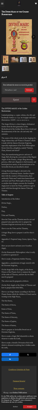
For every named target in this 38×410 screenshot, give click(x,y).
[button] (6, 59)
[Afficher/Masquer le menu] (2, 3)
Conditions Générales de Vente (19, 370)
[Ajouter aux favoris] (33, 99)
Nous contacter (19, 389)
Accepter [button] (29, 407)
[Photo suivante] (33, 37)
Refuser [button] (15, 407)
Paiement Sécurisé (19, 381)
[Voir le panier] (36, 3)
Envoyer (29, 90)
